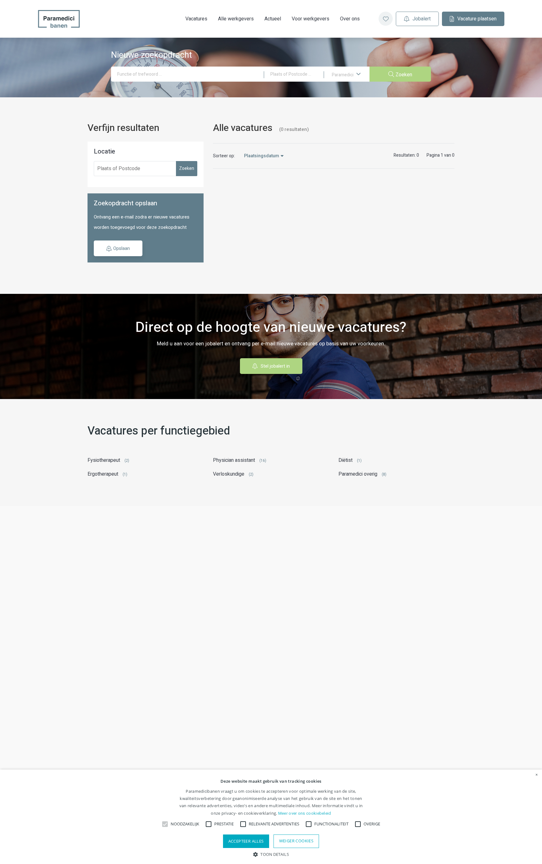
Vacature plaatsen (477, 19)
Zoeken (186, 168)
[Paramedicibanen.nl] (59, 18)
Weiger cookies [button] (296, 841)
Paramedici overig (357, 474)
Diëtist (345, 460)
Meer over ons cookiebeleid (304, 813)
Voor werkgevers (310, 19)
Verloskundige (228, 474)
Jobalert (421, 19)
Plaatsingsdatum (261, 156)
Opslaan (121, 248)
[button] (271, 853)
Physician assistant (234, 460)
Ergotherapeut (103, 474)
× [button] (536, 775)
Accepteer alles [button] (246, 841)
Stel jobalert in (275, 366)
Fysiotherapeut (104, 460)
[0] (386, 19)
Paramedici (343, 75)
